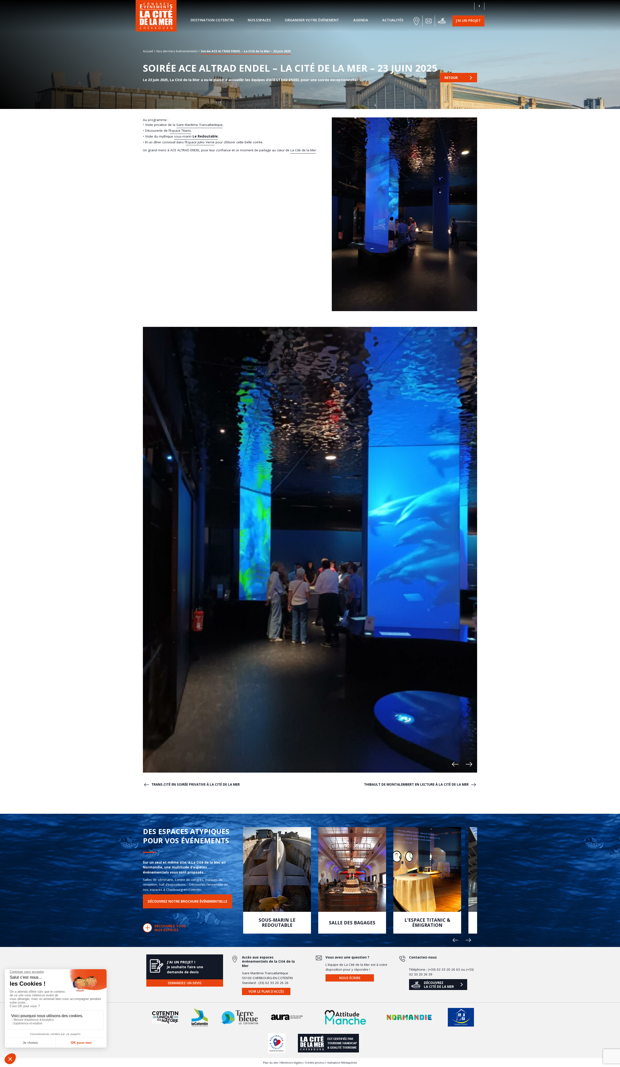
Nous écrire (349, 978)
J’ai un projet (468, 20)
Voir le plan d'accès (266, 991)
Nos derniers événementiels (176, 51)
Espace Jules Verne (200, 142)
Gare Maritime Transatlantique (199, 125)
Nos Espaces (259, 19)
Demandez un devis (185, 983)
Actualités (392, 19)
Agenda (360, 19)
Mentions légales (291, 1062)
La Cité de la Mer (303, 150)
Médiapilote (349, 1062)
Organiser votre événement (312, 19)
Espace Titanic (180, 130)
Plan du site (270, 1062)
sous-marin (196, 136)
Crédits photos (314, 1062)
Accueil (148, 51)
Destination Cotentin (212, 19)
